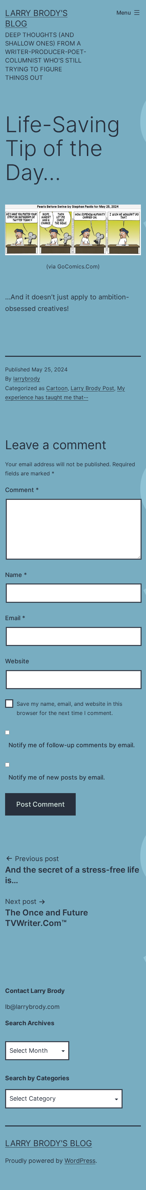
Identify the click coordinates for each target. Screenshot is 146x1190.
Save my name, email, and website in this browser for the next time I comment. (69, 708)
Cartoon (57, 388)
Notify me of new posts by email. (56, 777)
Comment (22, 489)
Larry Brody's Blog (48, 1143)
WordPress (80, 1160)
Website (17, 661)
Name (16, 574)
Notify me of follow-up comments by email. (71, 745)
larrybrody (26, 378)
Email (15, 618)
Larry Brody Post (92, 388)
